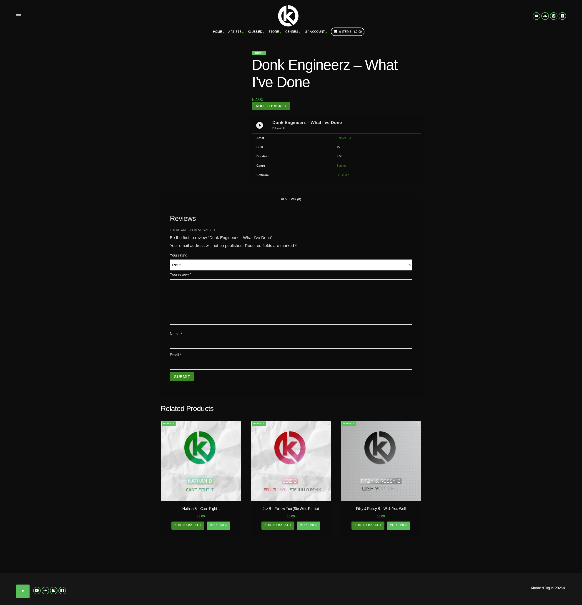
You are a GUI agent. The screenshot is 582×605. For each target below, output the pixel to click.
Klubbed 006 (54, 585)
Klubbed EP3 (236, 578)
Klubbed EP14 (200, 598)
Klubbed (255, 31)
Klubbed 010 (54, 591)
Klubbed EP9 (163, 591)
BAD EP (563, 595)
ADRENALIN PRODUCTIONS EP (455, 580)
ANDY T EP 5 (563, 588)
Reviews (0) (291, 199)
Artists (235, 31)
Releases (72, 559)
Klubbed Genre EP (363, 559)
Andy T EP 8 (527, 595)
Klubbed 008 (127, 585)
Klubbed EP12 (272, 591)
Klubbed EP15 (236, 598)
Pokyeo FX (343, 138)
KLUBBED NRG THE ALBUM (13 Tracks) (345, 582)
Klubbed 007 (91, 585)
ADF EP (491, 578)
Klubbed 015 (91, 598)
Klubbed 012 (127, 591)
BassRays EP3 (527, 601)
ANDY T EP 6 (454, 595)
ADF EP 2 (527, 578)
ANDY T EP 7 (491, 595)
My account (314, 31)
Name (176, 334)
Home (217, 31)
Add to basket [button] (188, 525)
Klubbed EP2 (200, 578)
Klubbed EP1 (163, 578)
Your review (180, 274)
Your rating (178, 255)
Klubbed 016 (127, 598)
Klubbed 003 (91, 578)
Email (175, 355)
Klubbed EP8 (272, 585)
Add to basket (271, 106)
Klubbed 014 (54, 598)
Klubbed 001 (18, 578)
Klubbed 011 (91, 591)
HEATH (428, 598)
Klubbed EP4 (272, 578)
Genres (291, 31)
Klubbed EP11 (236, 591)
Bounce (258, 53)
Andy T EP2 (455, 588)
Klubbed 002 (54, 578)
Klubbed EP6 (200, 585)
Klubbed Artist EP (509, 559)
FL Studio (342, 175)
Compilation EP (218, 559)
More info (218, 525)
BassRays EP (455, 601)
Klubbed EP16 (272, 598)
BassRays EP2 (491, 601)
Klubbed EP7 (236, 585)
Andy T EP (563, 578)
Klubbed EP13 (163, 598)
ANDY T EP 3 (491, 588)
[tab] (291, 199)
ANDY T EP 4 (527, 588)
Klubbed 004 (127, 578)
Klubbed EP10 (200, 591)
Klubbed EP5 (163, 585)
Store (273, 31)
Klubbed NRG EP (309, 578)
